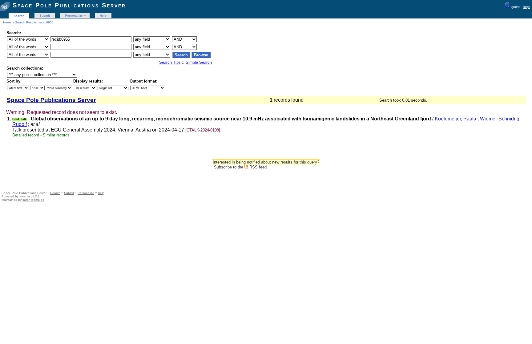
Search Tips (170, 62)
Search (19, 16)
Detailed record (25, 135)
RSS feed (258, 167)
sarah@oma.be (33, 199)
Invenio (24, 196)
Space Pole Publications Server (69, 5)
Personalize (74, 15)
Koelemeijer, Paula (455, 118)
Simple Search (199, 62)
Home (7, 22)
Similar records (56, 135)
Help (103, 15)
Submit (44, 15)
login (526, 7)
